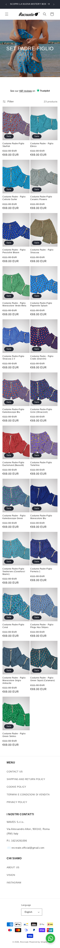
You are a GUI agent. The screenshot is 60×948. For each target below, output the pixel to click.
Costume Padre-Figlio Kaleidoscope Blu (13, 410)
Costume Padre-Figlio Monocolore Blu (41, 517)
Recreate (24, 942)
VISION (11, 875)
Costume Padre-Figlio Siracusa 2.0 (13, 357)
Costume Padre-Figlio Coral (13, 626)
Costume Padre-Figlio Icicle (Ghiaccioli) (41, 410)
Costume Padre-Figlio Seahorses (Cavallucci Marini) (13, 571)
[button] (6, 14)
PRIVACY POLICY (17, 802)
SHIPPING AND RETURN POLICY (26, 779)
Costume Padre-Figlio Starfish (13, 144)
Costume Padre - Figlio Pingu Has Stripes (41, 626)
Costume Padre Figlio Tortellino (41, 463)
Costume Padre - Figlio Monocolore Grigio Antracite (14, 680)
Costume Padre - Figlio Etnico (41, 144)
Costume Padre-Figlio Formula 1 (41, 570)
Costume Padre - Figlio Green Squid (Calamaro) (42, 679)
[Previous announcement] (6, 4)
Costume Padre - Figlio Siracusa (41, 251)
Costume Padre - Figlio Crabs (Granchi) (41, 357)
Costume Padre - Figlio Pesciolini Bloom (14, 251)
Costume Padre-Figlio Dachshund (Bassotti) (13, 463)
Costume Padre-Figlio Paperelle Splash (41, 304)
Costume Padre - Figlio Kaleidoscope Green (14, 517)
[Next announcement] (54, 4)
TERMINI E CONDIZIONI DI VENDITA (28, 794)
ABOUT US (13, 867)
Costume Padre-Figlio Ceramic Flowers (41, 198)
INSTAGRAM (14, 882)
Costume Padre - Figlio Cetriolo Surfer (14, 198)
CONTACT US (15, 771)
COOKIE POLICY (16, 786)
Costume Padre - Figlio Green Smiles (14, 734)
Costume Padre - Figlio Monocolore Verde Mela (14, 304)
